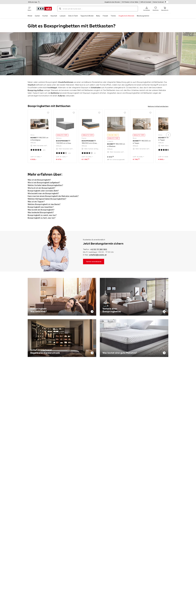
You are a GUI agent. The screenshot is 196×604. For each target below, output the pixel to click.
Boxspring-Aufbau (35, 90)
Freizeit (105, 16)
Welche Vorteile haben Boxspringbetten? (45, 185)
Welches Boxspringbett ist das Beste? (44, 204)
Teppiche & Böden (87, 16)
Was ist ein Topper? (36, 201)
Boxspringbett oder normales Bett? (43, 190)
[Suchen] (60, 8)
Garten (37, 16)
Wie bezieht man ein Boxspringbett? (43, 193)
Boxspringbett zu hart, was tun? (41, 218)
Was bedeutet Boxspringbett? (41, 212)
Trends (113, 16)
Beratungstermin (143, 16)
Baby (98, 16)
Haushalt (54, 16)
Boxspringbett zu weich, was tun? (42, 215)
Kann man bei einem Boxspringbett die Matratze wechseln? (53, 196)
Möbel (30, 16)
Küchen (45, 16)
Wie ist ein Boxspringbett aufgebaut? (44, 182)
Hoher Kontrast (158, 2)
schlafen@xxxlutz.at (98, 255)
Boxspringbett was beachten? (41, 207)
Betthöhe (55, 93)
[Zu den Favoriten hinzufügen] (48, 112)
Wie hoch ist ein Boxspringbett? (41, 188)
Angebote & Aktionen (126, 16)
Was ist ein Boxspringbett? (39, 180)
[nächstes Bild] (168, 135)
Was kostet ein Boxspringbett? (41, 210)
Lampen (63, 16)
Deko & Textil (73, 16)
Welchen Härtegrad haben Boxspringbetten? (47, 199)
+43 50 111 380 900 (98, 249)
